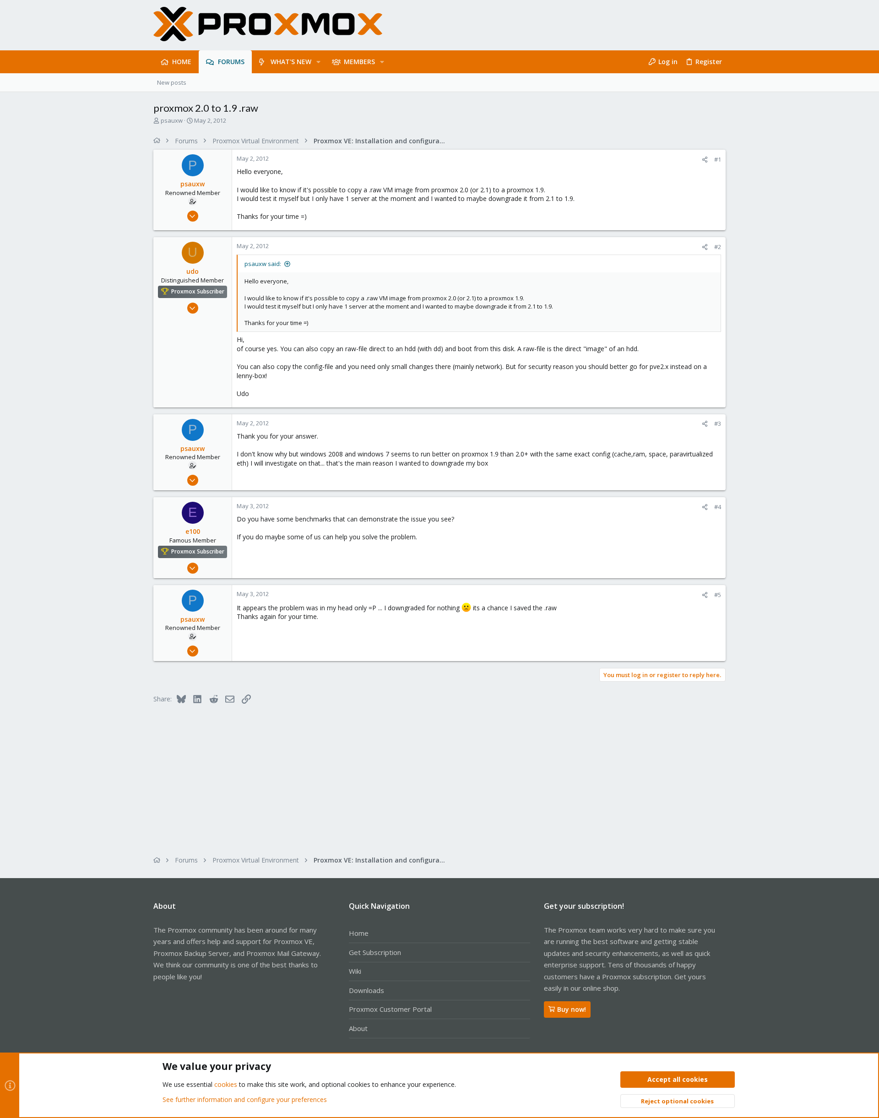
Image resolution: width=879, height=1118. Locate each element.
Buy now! (571, 1009)
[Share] (705, 159)
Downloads (366, 990)
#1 (717, 159)
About (358, 1028)
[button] (318, 61)
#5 (717, 595)
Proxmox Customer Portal (390, 1009)
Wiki (355, 971)
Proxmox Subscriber (197, 291)
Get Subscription (375, 952)
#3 (717, 423)
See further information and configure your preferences (245, 1099)
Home (359, 933)
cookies (225, 1084)
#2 (717, 247)
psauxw (172, 120)
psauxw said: (262, 264)
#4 (717, 507)
